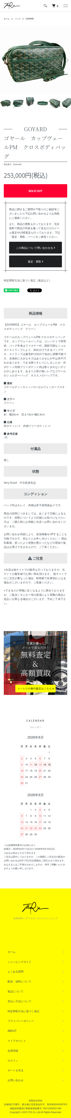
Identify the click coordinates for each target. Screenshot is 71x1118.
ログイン (13, 1060)
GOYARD (30, 18)
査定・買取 (35, 261)
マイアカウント (17, 1041)
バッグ (17, 18)
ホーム (6, 18)
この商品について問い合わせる (35, 248)
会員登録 (13, 1050)
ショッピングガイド (19, 962)
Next (66, 60)
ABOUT (12, 1031)
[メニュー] (65, 5)
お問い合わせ (15, 1080)
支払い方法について (19, 1001)
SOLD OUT (35, 191)
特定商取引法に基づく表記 (23, 1011)
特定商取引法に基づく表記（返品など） (27, 280)
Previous (4, 60)
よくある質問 (15, 971)
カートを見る (15, 1070)
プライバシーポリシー (21, 1021)
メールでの (34, 689)
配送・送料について (19, 981)
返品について (15, 991)
